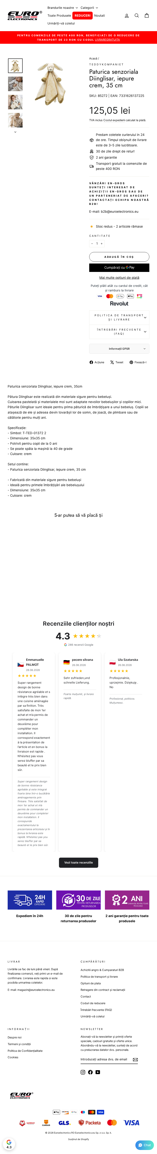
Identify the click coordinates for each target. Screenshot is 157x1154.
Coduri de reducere (93, 1003)
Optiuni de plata (91, 983)
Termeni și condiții (19, 1044)
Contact (86, 996)
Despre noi (14, 1037)
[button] (144, 1145)
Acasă (93, 58)
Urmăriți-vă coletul (61, 23)
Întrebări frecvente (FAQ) (119, 331)
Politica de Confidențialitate (25, 1050)
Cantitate (100, 235)
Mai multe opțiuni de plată (119, 278)
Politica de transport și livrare (119, 317)
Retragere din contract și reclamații (103, 989)
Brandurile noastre (61, 8)
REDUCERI (82, 15)
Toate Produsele (59, 15)
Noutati (99, 15)
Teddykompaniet (106, 64)
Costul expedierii (114, 120)
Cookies (13, 1057)
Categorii (88, 8)
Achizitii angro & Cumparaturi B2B (102, 970)
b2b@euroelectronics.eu (119, 211)
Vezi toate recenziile (78, 862)
